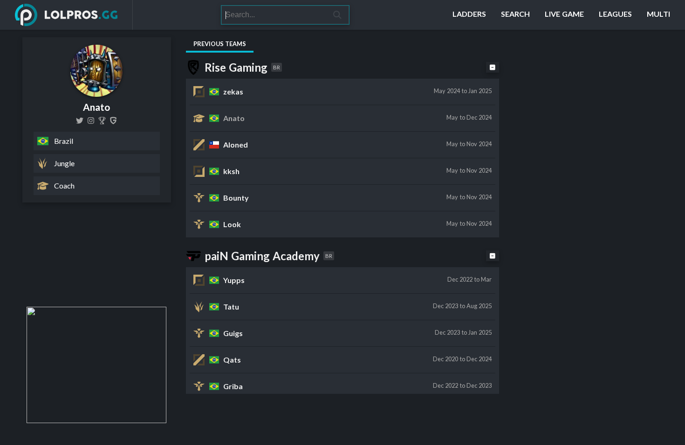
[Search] (337, 15)
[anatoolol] (79, 120)
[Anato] (102, 120)
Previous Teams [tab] (219, 43)
